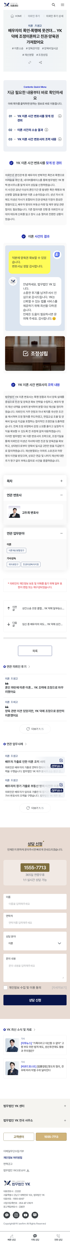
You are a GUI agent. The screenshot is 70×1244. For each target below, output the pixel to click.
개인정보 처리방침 (12, 1157)
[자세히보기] (59, 987)
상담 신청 (35, 1000)
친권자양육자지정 (31, 564)
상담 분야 (11, 936)
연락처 (9, 916)
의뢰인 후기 (34, 16)
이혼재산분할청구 (16, 550)
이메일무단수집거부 (13, 1151)
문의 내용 (11, 958)
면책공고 (8, 1164)
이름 (8, 897)
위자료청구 (13, 564)
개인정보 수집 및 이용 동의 (25, 987)
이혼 (10, 943)
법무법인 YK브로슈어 (14, 1170)
